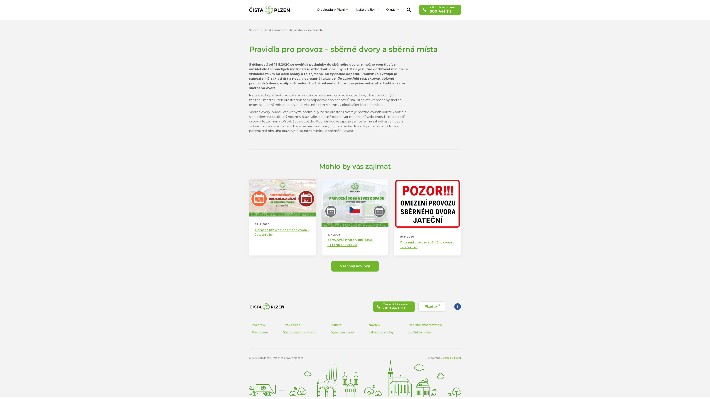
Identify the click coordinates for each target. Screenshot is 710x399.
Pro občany (260, 332)
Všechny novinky (355, 266)
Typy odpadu (292, 325)
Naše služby (365, 9)
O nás (390, 9)
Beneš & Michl (452, 357)
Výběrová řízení (342, 332)
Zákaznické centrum (443, 9)
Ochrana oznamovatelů (425, 325)
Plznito (431, 306)
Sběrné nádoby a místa (299, 332)
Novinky (374, 325)
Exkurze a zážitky (381, 332)
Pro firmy (258, 325)
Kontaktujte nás (419, 332)
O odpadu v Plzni (331, 9)
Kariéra (336, 325)
